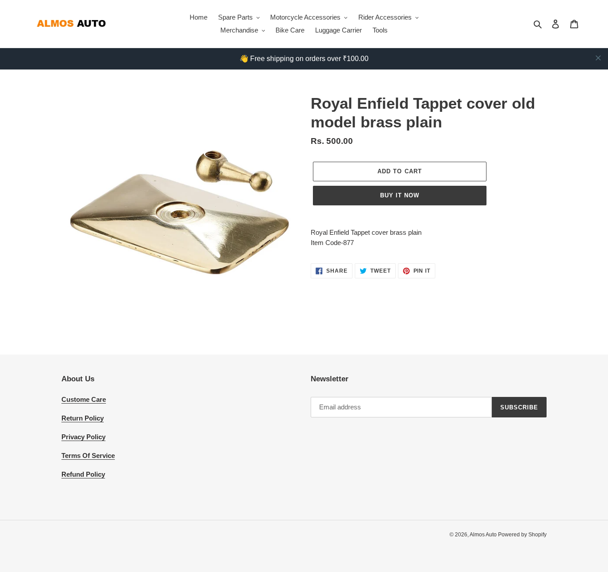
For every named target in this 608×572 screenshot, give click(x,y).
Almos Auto (484, 534)
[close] (598, 58)
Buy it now (399, 195)
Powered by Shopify (522, 534)
